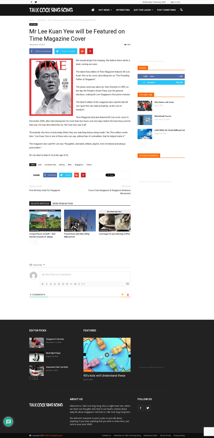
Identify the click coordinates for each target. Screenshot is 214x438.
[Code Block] (71, 284)
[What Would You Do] (145, 120)
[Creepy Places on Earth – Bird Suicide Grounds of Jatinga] (45, 220)
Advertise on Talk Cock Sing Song (127, 435)
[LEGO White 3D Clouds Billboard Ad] (145, 134)
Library (62, 165)
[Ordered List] (59, 284)
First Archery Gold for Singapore (44, 190)
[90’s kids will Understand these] (107, 355)
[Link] (75, 284)
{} (79, 284)
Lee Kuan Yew (50, 165)
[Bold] (43, 284)
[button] (181, 9)
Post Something (166, 9)
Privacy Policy (179, 435)
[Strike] (55, 284)
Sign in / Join (175, 2)
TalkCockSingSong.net (53, 435)
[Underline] (51, 284)
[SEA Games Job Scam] (145, 106)
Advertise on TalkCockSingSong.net (151, 61)
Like (181, 76)
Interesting (123, 9)
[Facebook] (31, 2)
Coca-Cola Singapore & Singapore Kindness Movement (110, 192)
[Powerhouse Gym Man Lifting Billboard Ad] (80, 220)
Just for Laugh (142, 9)
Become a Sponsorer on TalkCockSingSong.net (155, 181)
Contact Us (106, 435)
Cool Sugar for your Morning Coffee (114, 234)
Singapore (79, 165)
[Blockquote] (67, 284)
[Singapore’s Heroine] (36, 343)
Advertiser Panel (150, 435)
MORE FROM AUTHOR (63, 203)
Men (69, 165)
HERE (89, 424)
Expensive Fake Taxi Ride (57, 367)
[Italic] (47, 284)
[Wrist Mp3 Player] (36, 357)
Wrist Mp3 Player (53, 353)
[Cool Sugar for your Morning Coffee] (115, 220)
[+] (83, 284)
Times (88, 165)
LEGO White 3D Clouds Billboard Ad (169, 130)
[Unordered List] (63, 284)
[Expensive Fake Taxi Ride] (36, 371)
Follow (179, 82)
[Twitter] (36, 2)
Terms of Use (165, 435)
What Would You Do (162, 116)
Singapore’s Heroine (55, 339)
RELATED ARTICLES (40, 203)
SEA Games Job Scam (164, 102)
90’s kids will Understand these (104, 375)
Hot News (104, 9)
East (39, 165)
